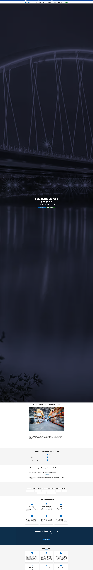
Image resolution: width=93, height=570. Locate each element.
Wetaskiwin (53, 493)
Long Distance (54, 2)
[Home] (27, 2)
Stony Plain (39, 493)
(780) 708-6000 (28, 0)
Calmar (49, 488)
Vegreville (48, 493)
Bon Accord (39, 488)
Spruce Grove (64, 490)
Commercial (49, 2)
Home (36, 2)
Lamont (32, 490)
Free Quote (53, 0)
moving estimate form (33, 475)
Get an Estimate (46, 539)
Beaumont (33, 488)
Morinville (43, 490)
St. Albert (53, 490)
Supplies (62, 2)
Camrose (53, 488)
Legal (39, 490)
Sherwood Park (58, 490)
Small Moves (40, 2)
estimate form (55, 475)
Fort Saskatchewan (62, 488)
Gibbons (28, 490)
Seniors (58, 2)
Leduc (36, 490)
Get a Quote (66, 2)
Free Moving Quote (51, 207)
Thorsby (44, 493)
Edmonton (29, 488)
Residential (44, 2)
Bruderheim (44, 488)
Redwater (48, 490)
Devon (57, 488)
